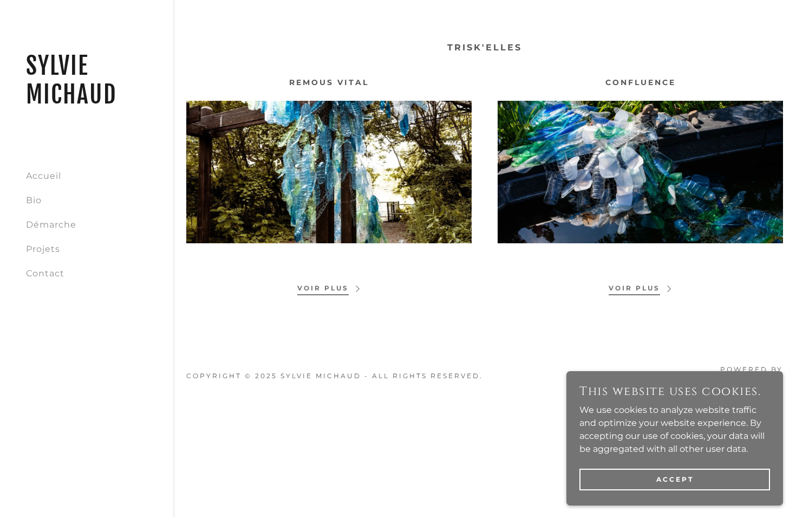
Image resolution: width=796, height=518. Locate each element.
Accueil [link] (43, 176)
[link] (86, 100)
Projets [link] (43, 249)
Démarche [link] (51, 224)
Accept (675, 479)
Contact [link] (45, 273)
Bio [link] (34, 200)
